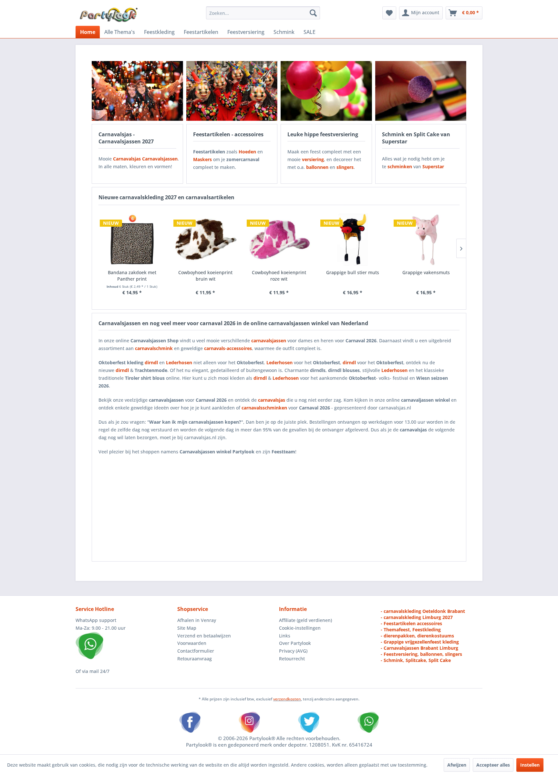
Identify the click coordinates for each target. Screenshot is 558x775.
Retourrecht (292, 659)
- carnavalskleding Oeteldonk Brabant (423, 611)
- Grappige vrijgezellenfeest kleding (420, 642)
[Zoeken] (313, 12)
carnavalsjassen (268, 340)
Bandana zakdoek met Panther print (132, 275)
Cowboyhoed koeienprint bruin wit (205, 275)
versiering (313, 159)
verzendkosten (287, 699)
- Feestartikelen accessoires (411, 623)
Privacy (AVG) (293, 651)
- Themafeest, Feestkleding (411, 629)
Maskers (202, 159)
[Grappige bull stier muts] (353, 239)
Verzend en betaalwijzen (204, 636)
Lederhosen (279, 362)
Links (284, 636)
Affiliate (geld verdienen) (305, 620)
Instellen (530, 765)
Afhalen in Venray (196, 620)
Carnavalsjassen (160, 159)
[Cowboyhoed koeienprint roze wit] (279, 239)
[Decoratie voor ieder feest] (326, 91)
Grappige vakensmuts (426, 272)
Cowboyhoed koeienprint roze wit (279, 275)
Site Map (186, 628)
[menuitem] (263, 12)
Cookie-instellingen (300, 628)
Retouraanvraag (194, 659)
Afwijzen (456, 765)
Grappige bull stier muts (352, 272)
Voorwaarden (191, 643)
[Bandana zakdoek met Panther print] (132, 239)
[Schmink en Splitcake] (421, 91)
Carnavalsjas (127, 159)
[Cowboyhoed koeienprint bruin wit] (206, 239)
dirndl (151, 362)
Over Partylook (295, 643)
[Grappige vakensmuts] (426, 239)
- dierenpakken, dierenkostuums (417, 636)
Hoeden (247, 152)
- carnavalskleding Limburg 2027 (417, 617)
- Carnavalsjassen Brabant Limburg (419, 648)
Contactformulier (195, 651)
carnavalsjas (271, 400)
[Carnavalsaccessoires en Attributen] (232, 91)
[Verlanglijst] (389, 12)
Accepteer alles (493, 765)
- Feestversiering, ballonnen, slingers (421, 654)
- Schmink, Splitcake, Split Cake (416, 660)
